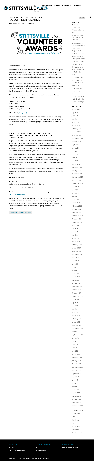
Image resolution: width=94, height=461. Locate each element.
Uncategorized (77, 433)
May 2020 (75, 348)
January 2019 (76, 399)
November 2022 (77, 254)
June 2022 (75, 267)
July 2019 (75, 380)
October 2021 (76, 293)
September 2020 (77, 335)
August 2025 (76, 148)
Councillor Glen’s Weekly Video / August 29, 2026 (77, 80)
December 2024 (77, 174)
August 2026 (76, 109)
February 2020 (77, 357)
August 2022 (76, 261)
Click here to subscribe (70, 448)
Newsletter (66, 5)
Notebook (75, 430)
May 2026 (75, 119)
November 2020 (77, 328)
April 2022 (75, 274)
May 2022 (75, 270)
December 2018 (77, 403)
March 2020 (76, 354)
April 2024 (75, 200)
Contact (37, 11)
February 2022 (77, 280)
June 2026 (75, 116)
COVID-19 (75, 417)
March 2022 (76, 277)
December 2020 (77, 325)
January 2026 (76, 132)
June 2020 (75, 345)
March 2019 (76, 393)
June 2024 (75, 193)
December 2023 (77, 212)
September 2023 (77, 222)
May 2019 (75, 386)
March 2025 (76, 164)
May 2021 (75, 309)
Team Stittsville (15, 23)
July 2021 (75, 303)
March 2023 (76, 241)
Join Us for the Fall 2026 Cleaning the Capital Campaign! (78, 99)
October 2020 (76, 332)
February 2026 (77, 129)
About (36, 5)
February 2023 (77, 245)
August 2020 (76, 338)
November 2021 (77, 290)
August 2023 (76, 225)
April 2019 (75, 390)
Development (46, 5)
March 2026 (76, 125)
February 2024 (77, 206)
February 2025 (77, 167)
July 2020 (75, 341)
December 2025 (77, 135)
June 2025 (75, 154)
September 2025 (77, 145)
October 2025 (76, 142)
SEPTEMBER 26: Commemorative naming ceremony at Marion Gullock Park (78, 70)
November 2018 (77, 406)
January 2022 (76, 283)
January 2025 (76, 171)
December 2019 (77, 364)
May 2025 (75, 158)
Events (57, 5)
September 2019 (77, 374)
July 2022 (75, 264)
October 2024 (76, 180)
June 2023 (75, 232)
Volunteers (78, 5)
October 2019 (76, 370)
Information (76, 426)
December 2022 (77, 251)
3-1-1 (37, 448)
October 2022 (76, 258)
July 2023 (75, 229)
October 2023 (76, 219)
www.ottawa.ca (41, 450)
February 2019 (77, 396)
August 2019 (76, 377)
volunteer (13, 213)
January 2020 (76, 361)
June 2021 (75, 306)
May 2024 (75, 196)
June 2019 (75, 383)
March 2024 (76, 203)
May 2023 (75, 235)
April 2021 (75, 312)
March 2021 (76, 316)
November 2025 (77, 138)
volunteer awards (25, 213)
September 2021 (77, 296)
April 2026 (75, 122)
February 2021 (77, 319)
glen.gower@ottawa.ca (26, 113)
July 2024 (75, 190)
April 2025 (75, 161)
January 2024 (76, 209)
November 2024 (77, 177)
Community (76, 414)
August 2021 (76, 299)
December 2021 (77, 287)
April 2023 (75, 238)
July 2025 (75, 151)
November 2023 (77, 216)
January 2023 (76, 248)
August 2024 (76, 187)
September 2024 (77, 183)
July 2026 (75, 113)
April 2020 (75, 351)
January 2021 (76, 322)
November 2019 (77, 367)
